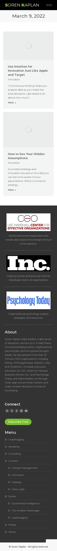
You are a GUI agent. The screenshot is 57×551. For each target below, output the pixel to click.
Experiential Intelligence (26, 503)
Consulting (14, 453)
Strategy (17, 482)
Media (12, 524)
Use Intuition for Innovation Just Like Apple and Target (28, 71)
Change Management (25, 467)
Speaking (13, 446)
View (11, 102)
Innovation (14, 79)
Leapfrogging (16, 439)
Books (12, 496)
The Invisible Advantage (25, 510)
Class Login (18, 489)
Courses (13, 460)
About (12, 531)
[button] (47, 3)
